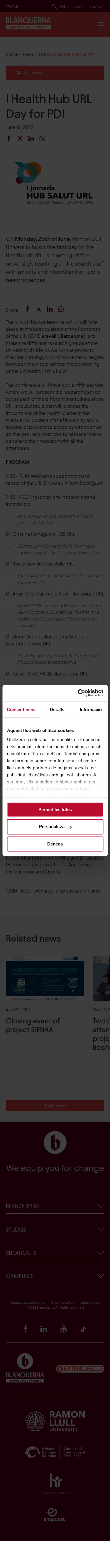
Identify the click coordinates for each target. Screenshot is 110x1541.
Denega (55, 843)
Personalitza (52, 826)
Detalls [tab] (57, 709)
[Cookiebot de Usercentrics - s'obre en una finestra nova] (78, 693)
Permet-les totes (55, 809)
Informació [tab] (91, 709)
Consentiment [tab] (21, 709)
